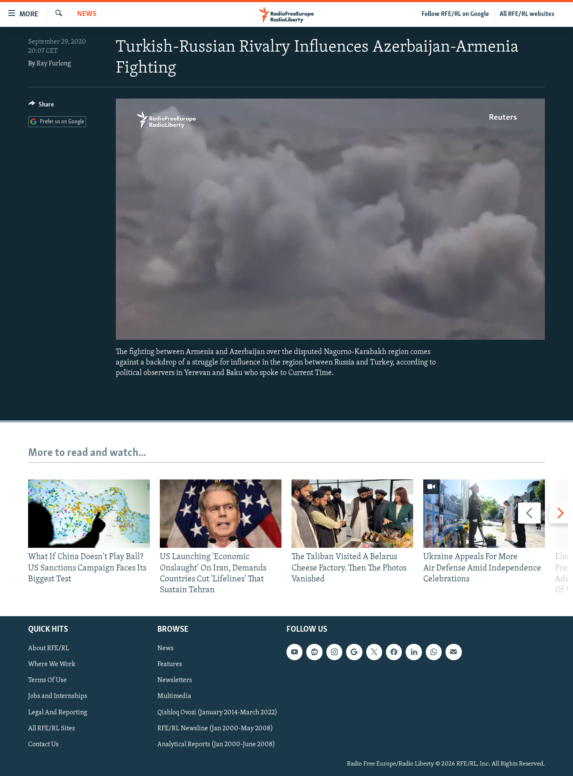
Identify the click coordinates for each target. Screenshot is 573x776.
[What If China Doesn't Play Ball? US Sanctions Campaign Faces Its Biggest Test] (89, 513)
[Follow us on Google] (354, 652)
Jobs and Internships (57, 696)
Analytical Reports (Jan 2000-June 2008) (216, 744)
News (86, 14)
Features (169, 664)
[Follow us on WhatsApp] (434, 652)
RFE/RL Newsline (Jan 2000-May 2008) (215, 728)
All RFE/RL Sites (51, 728)
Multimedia (174, 696)
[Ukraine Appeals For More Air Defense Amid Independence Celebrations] (484, 513)
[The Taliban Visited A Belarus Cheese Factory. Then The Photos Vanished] (352, 513)
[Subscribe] (453, 652)
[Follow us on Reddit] (314, 652)
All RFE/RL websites (527, 14)
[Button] (41, 107)
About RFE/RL (48, 649)
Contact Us (43, 744)
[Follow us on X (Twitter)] (374, 652)
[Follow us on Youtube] (294, 652)
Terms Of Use (47, 680)
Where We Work (52, 664)
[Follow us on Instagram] (334, 652)
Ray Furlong (53, 63)
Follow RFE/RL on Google (455, 14)
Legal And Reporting (57, 712)
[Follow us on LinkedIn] (414, 652)
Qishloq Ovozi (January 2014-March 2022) (217, 712)
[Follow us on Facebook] (394, 652)
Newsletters (174, 680)
